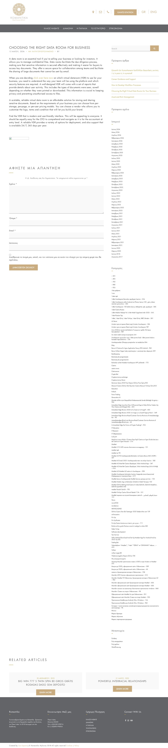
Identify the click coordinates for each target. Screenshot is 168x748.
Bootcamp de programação (120, 357)
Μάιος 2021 (116, 234)
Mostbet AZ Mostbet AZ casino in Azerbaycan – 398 (128, 471)
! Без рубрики (116, 290)
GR (144, 12)
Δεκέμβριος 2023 (117, 144)
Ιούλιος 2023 (116, 158)
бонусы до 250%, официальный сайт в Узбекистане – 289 (130, 566)
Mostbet (114, 444)
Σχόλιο (13, 184)
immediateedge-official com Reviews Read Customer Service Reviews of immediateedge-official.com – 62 (134, 421)
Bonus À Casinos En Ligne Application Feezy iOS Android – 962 (132, 348)
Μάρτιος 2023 (116, 170)
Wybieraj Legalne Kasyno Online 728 (123, 556)
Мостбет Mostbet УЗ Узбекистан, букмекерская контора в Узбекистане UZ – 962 (135, 579)
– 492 (113, 279)
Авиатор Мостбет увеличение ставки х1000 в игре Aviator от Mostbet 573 (134, 562)
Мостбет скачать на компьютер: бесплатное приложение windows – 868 (135, 588)
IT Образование (117, 434)
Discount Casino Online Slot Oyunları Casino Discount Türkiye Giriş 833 (134, 386)
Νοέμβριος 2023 (117, 147)
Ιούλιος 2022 (116, 193)
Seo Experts (22, 745)
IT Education (115, 428)
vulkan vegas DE (117, 553)
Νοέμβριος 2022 (117, 181)
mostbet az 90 (116, 453)
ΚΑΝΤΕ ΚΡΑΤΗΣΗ (125, 12)
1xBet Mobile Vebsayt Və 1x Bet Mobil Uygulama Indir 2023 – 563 (133, 312)
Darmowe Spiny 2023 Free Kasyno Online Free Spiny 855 (130, 383)
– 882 (113, 285)
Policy (77, 745)
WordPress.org (116, 647)
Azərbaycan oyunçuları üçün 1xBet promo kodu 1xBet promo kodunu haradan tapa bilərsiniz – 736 (133, 338)
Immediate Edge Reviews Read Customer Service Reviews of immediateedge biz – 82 (135, 416)
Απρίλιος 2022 (116, 202)
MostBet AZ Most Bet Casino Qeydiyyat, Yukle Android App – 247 (132, 463)
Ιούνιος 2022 (116, 196)
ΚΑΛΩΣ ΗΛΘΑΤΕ (51, 28)
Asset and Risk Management (123, 97)
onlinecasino (115, 514)
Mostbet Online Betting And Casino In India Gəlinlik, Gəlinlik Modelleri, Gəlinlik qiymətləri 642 (134, 485)
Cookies (69, 745)
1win (113, 293)
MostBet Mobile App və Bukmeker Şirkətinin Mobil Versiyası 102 (132, 482)
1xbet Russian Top (117, 315)
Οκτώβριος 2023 (117, 150)
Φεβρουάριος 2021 (118, 242)
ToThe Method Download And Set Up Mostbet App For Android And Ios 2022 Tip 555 (134, 538)
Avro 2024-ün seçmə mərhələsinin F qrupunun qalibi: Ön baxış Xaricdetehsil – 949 (131, 331)
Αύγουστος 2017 (117, 257)
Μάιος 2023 (115, 164)
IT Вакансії (115, 431)
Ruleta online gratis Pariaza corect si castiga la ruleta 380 (130, 526)
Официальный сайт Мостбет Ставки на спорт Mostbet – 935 (131, 597)
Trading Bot (115, 542)
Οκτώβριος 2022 (117, 184)
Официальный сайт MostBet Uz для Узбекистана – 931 (129, 594)
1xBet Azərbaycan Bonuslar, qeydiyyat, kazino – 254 (128, 299)
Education (115, 389)
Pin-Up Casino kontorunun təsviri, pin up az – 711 (127, 523)
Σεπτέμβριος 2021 (117, 222)
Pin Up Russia (116, 520)
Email (12, 230)
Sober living (115, 529)
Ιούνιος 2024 (116, 129)
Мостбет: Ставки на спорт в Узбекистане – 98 (126, 591)
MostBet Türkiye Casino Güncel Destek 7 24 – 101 (127, 492)
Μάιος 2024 (115, 132)
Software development (118, 532)
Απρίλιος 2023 (116, 167)
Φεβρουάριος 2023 (118, 173)
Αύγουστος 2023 (117, 155)
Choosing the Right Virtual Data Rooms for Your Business (134, 91)
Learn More (46, 692)
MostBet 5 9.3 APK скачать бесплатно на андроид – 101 (130, 447)
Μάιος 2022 (116, 199)
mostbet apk (115, 450)
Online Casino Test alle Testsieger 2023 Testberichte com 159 (131, 511)
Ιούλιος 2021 (116, 228)
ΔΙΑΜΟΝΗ (68, 28)
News (113, 500)
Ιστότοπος (13, 243)
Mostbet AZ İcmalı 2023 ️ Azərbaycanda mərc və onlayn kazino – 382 (133, 461)
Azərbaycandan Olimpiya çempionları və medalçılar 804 (129, 342)
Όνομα (13, 218)
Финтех (114, 611)
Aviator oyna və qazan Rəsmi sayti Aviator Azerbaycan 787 (130, 327)
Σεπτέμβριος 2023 (117, 152)
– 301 (114, 276)
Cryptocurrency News (118, 380)
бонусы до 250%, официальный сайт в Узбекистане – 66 (130, 569)
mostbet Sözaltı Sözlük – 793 (121, 489)
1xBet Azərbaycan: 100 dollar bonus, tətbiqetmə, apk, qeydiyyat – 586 (134, 307)
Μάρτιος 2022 (116, 205)
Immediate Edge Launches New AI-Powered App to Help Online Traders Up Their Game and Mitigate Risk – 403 (135, 406)
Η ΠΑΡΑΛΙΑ (82, 28)
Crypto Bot (115, 374)
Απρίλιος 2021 (116, 236)
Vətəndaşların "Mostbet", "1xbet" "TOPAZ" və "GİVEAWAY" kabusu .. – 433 (134, 546)
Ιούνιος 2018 (116, 254)
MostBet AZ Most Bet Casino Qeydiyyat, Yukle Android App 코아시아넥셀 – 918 (135, 467)
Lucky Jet (114, 437)
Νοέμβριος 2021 (117, 216)
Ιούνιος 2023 (116, 161)
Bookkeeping (116, 354)
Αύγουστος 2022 (117, 190)
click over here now (43, 77)
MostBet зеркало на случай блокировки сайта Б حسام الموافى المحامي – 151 (134, 496)
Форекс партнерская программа (122, 619)
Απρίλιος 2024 (116, 135)
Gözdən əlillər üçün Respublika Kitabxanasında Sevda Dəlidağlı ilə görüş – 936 (135, 401)
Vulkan (114, 550)
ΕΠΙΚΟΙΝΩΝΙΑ (115, 28)
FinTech (114, 392)
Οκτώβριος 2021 (117, 219)
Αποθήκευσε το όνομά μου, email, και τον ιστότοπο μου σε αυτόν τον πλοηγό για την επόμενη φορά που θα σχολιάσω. (55, 258)
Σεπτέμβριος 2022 (117, 187)
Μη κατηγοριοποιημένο (119, 559)
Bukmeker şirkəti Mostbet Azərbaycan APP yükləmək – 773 (130, 363)
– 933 (113, 287)
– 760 (113, 282)
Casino (114, 365)
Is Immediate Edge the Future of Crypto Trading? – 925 (129, 425)
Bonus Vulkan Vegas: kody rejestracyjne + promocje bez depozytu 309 (134, 351)
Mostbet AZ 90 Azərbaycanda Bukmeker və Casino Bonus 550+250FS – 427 (134, 457)
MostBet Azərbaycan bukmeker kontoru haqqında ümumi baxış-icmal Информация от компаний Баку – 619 (133, 475)
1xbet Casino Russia (118, 310)
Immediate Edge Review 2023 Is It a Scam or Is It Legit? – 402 (131, 410)
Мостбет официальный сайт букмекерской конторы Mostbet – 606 (133, 583)
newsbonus (115, 506)
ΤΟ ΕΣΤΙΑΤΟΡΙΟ (98, 28)
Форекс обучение (117, 616)
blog (113, 345)
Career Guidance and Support (124, 79)
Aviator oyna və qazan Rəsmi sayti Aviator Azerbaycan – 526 (131, 324)
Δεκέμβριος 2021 (117, 213)
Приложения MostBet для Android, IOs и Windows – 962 (130, 603)
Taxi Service (115, 535)
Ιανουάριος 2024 (117, 141)
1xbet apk (115, 296)
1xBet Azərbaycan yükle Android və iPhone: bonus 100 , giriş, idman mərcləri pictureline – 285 (133, 303)
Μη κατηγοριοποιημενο (41, 51)
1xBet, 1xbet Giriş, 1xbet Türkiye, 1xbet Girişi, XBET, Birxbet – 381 (132, 318)
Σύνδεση (114, 638)
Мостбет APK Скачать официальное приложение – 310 (130, 575)
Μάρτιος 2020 (116, 251)
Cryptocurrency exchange (120, 377)
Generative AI (116, 397)
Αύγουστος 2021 (117, 225)
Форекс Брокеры (117, 613)
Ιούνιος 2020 (116, 248)
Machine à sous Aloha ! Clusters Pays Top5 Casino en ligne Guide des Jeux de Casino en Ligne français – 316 (135, 440)
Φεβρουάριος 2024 (118, 138)
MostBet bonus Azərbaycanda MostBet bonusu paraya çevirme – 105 (133, 479)
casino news (115, 368)
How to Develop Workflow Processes (126, 85)
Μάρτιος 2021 (116, 239)
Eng (154, 12)
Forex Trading (116, 394)
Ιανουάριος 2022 (117, 210)
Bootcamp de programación (120, 360)
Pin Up (114, 517)
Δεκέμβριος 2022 (117, 179)
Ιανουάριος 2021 (117, 245)
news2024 (115, 503)
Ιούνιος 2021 (116, 231)
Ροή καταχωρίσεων (117, 641)
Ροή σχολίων (115, 644)
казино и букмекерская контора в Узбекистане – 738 (128, 572)
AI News (114, 321)
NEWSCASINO (117, 509)
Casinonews (115, 371)
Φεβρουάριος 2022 (118, 208)
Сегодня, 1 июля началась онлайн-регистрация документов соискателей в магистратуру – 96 (135, 607)
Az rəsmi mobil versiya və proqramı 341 (124, 335)
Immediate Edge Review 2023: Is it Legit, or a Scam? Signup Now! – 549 (134, 413)
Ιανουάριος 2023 (117, 176)
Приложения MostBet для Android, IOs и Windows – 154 (130, 600)
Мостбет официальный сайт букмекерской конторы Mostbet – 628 (133, 586)
